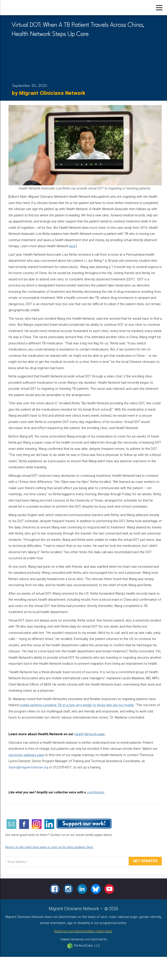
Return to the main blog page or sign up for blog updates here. (49, 847)
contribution (95, 792)
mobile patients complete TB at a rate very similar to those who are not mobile (77, 705)
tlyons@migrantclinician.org (28, 767)
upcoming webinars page (26, 755)
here (72, 246)
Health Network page (89, 734)
